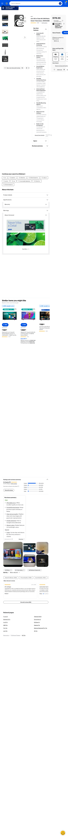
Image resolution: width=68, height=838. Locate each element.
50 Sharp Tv (37, 622)
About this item (7, 190)
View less (21, 539)
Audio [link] (8, 532)
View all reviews (9, 490)
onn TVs (5, 631)
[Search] (60, 3)
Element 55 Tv (6, 619)
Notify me (56, 41)
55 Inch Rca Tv (37, 619)
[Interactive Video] (5, 18)
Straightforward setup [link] (12, 507)
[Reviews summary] (40, 22)
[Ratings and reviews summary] (47, 478)
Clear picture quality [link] (12, 514)
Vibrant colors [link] (10, 525)
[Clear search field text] (58, 3)
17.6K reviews (14, 483)
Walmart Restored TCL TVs (40, 628)
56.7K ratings (44, 22)
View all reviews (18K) (25, 602)
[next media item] (24, 37)
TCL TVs (5, 628)
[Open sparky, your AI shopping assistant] (62, 832)
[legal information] (62, 20)
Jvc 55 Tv (5, 622)
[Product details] (47, 195)
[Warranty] (46, 204)
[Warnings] (47, 210)
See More (24, 249)
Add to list (59, 69)
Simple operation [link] (11, 520)
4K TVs (35, 631)
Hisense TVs (37, 625)
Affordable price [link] (11, 503)
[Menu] (2, 3)
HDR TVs (5, 625)
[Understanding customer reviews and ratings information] (18, 486)
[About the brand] (46, 215)
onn (32, 16)
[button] (25, 17)
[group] (39, 22)
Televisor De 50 (37, 616)
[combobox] (35, 3)
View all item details (39, 135)
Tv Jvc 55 (5, 616)
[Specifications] (47, 199)
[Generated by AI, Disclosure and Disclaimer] (51, 135)
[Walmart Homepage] (6, 3)
